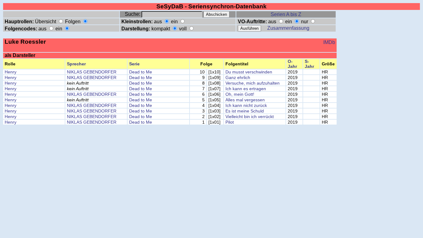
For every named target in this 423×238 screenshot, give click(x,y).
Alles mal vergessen (245, 99)
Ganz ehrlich (237, 77)
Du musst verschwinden (248, 71)
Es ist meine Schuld (244, 110)
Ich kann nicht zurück (246, 105)
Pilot (229, 122)
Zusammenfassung (288, 28)
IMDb (329, 42)
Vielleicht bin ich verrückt (249, 116)
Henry (10, 71)
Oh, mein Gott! (239, 94)
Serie (134, 63)
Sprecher (76, 63)
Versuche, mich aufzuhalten (252, 83)
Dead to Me (140, 71)
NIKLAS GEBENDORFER (91, 71)
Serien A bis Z (286, 14)
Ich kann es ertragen (245, 88)
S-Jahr (309, 64)
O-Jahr (292, 64)
